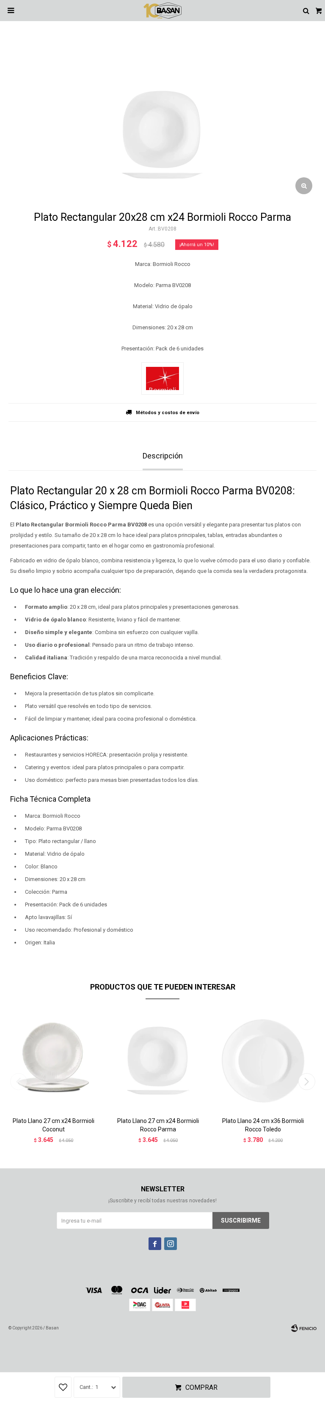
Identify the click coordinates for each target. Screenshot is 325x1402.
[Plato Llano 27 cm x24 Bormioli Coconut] (53, 1061)
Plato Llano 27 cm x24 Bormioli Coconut (53, 1125)
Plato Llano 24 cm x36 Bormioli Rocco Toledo (263, 1125)
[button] (306, 1081)
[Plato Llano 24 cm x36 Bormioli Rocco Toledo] (263, 1061)
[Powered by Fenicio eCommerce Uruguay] (304, 1328)
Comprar (201, 1387)
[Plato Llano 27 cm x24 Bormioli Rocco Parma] (158, 1061)
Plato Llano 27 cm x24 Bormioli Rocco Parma (158, 1125)
